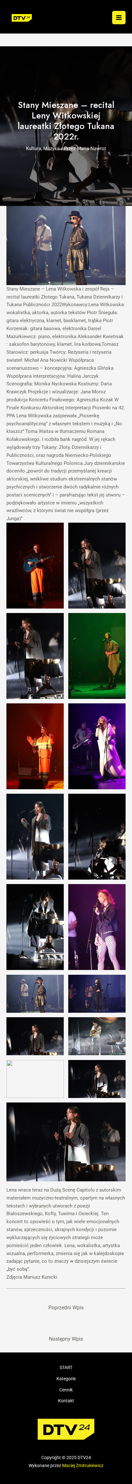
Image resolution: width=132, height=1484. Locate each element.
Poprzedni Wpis (66, 1308)
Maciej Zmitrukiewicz (82, 1465)
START (66, 1367)
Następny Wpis (66, 1339)
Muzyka (51, 148)
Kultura (33, 148)
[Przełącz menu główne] (119, 17)
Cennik (66, 1389)
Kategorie (66, 1378)
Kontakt (66, 1400)
